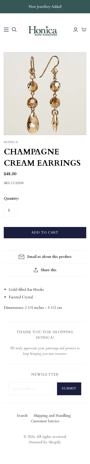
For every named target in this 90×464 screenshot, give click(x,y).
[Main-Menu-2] (6, 29)
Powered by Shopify (45, 442)
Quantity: (11, 198)
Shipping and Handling (52, 415)
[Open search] (14, 29)
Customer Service (45, 421)
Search (22, 415)
